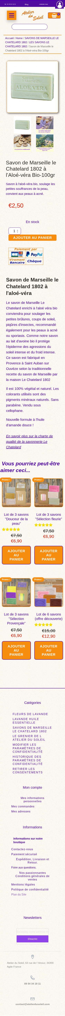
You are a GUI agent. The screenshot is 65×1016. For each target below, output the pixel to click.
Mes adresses (21, 811)
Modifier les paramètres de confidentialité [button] (28, 748)
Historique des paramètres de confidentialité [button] (28, 760)
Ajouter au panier (32, 238)
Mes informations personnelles (32, 800)
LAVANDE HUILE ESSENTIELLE (26, 721)
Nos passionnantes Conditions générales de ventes (32, 876)
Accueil (9, 38)
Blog (26, 4)
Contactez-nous (22, 849)
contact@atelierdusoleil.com (33, 1004)
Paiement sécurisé (24, 854)
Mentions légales (23, 884)
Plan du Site (18, 894)
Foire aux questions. (23, 867)
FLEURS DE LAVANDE (30, 714)
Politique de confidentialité (30, 889)
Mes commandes (22, 806)
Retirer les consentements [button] (28, 771)
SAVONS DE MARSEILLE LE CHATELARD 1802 (32, 729)
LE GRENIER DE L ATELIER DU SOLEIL (29, 738)
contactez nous (43, 4)
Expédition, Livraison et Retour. (32, 861)
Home (19, 38)
